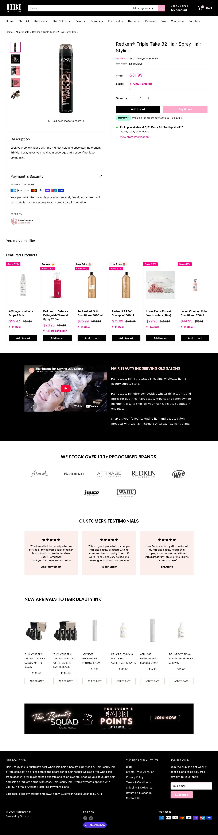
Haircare (39, 21)
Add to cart (138, 109)
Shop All (24, 21)
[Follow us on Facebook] (85, 818)
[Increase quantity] (148, 98)
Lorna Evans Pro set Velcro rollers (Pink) (158, 313)
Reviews (150, 21)
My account (179, 10)
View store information (134, 136)
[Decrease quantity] (133, 98)
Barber (132, 21)
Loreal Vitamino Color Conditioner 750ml (194, 313)
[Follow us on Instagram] (91, 818)
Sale (163, 21)
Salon (78, 21)
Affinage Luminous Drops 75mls (21, 313)
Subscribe (181, 794)
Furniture (194, 21)
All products (22, 31)
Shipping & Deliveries (139, 787)
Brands (95, 21)
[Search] (161, 8)
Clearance (177, 21)
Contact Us (133, 798)
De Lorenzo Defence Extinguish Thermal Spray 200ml (55, 315)
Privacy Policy (134, 777)
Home (9, 21)
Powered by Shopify (17, 816)
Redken (120, 58)
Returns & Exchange (139, 792)
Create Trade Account (140, 771)
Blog (129, 766)
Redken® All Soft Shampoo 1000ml (123, 313)
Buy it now (185, 109)
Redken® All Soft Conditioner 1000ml (90, 313)
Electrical (114, 21)
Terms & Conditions (138, 782)
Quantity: (122, 98)
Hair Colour (60, 21)
